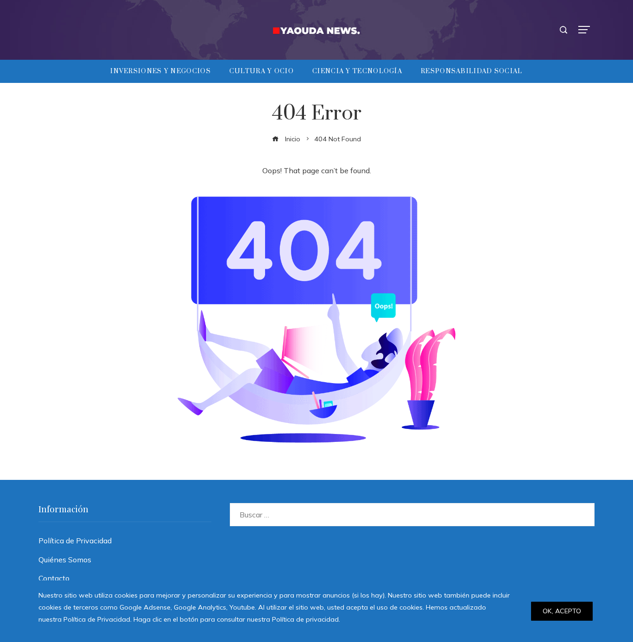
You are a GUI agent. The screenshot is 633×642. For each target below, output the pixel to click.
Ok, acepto (562, 611)
